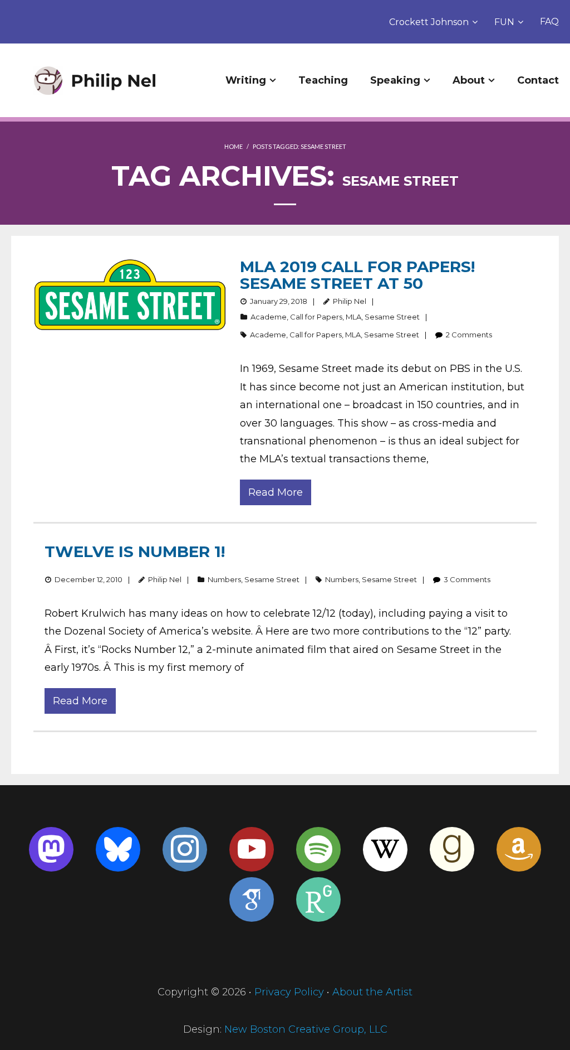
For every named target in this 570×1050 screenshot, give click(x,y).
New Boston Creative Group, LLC (305, 1029)
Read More (275, 492)
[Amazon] (518, 849)
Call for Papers (316, 316)
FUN (504, 22)
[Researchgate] (318, 899)
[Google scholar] (251, 899)
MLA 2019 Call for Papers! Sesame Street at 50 (357, 275)
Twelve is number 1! (135, 551)
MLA (353, 316)
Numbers (224, 579)
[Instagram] (184, 849)
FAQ (549, 21)
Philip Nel (349, 301)
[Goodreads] (452, 849)
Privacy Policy (289, 992)
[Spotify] (318, 849)
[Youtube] (251, 849)
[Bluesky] (118, 849)
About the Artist (372, 992)
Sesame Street (392, 316)
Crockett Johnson (429, 22)
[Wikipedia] (385, 849)
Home (233, 146)
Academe (268, 316)
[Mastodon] (51, 849)
